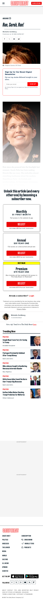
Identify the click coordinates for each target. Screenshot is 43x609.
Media (4, 551)
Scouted (5, 571)
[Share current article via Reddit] (19, 39)
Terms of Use (28, 87)
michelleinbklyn (17, 317)
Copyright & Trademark (24, 594)
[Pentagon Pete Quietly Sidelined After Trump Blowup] (35, 358)
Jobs (19, 590)
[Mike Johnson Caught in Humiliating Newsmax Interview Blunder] (35, 372)
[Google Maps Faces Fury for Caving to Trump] (35, 345)
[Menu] (5, 3)
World (4, 556)
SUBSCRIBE (36, 3)
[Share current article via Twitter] (9, 39)
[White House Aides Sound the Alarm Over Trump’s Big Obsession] (35, 385)
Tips (15, 590)
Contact (10, 590)
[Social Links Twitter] (16, 583)
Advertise (25, 590)
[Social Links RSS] (29, 583)
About (4, 590)
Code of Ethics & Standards (11, 592)
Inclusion (25, 592)
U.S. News (5, 563)
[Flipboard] (34, 583)
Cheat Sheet (6, 536)
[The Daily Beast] (19, 3)
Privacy (36, 590)
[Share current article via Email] (14, 39)
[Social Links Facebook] (12, 583)
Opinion (4, 567)
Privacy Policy (21, 309)
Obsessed (5, 544)
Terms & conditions (9, 594)
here (34, 324)
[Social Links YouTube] (25, 583)
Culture (5, 559)
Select (21, 224)
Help (31, 590)
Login (31, 296)
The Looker (6, 547)
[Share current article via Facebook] (5, 39)
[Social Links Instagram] (20, 583)
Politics (5, 540)
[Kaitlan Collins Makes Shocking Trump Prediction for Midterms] (35, 398)
